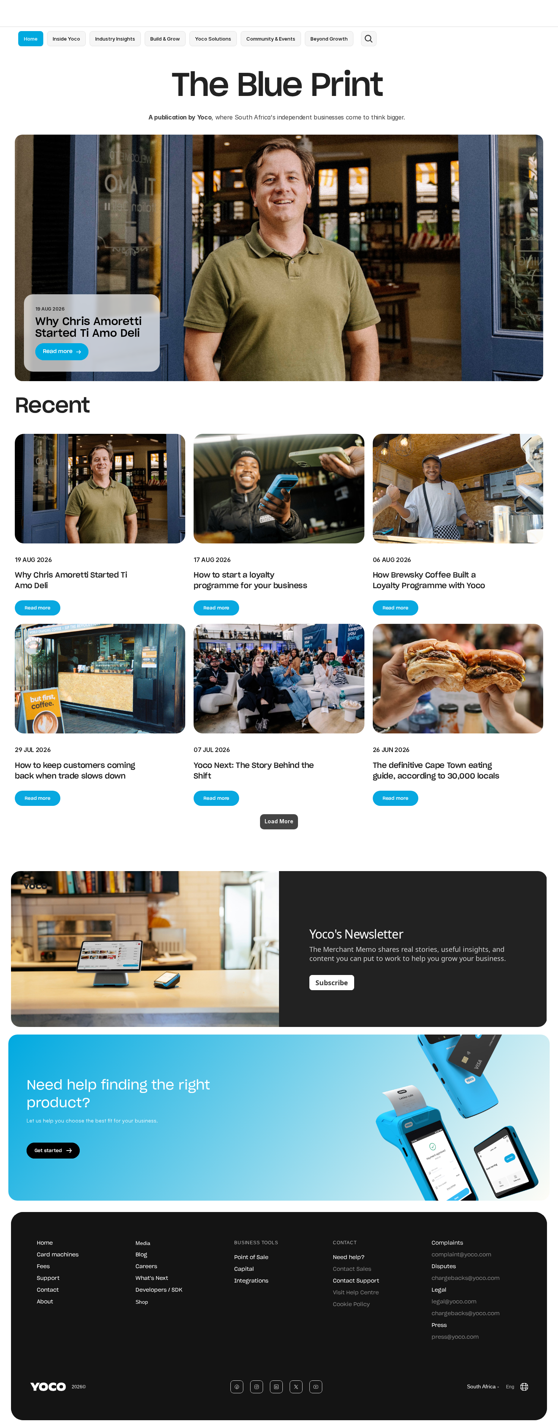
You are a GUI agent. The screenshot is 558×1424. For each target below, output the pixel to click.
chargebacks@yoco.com (466, 1278)
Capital (244, 1269)
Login (474, 13)
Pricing (170, 13)
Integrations (251, 1281)
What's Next (152, 1278)
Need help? (348, 1257)
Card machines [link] (58, 1255)
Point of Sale (251, 1257)
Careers (146, 1266)
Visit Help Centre (356, 1292)
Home (45, 1243)
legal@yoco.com (454, 1302)
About (45, 1302)
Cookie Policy (351, 1304)
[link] (66, 38)
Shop (142, 1302)
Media (143, 1243)
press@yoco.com (455, 1337)
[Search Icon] (368, 38)
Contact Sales (352, 1269)
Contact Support (356, 1281)
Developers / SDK (159, 1290)
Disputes (444, 1266)
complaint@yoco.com (461, 1255)
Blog (141, 1255)
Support (48, 1278)
